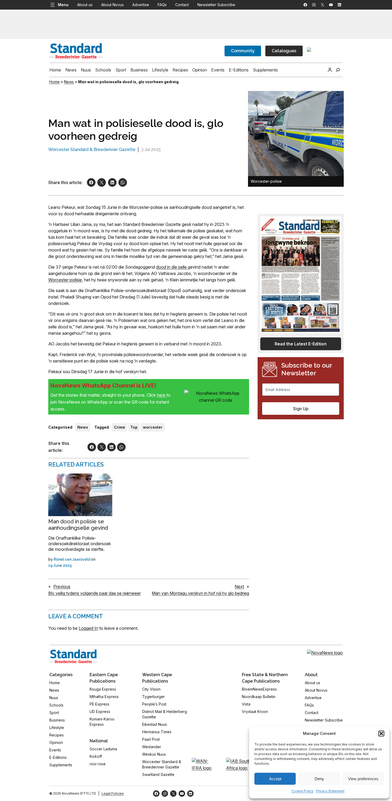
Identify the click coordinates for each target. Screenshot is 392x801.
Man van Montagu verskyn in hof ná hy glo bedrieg (200, 593)
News (69, 81)
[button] (381, 733)
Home (54, 81)
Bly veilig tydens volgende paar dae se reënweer (94, 593)
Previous (61, 586)
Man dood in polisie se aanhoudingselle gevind (78, 524)
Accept (275, 778)
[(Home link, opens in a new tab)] (73, 656)
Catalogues (284, 50)
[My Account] (330, 70)
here (161, 395)
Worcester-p (60, 279)
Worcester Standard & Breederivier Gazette (91, 149)
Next (239, 586)
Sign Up (301, 408)
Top (134, 427)
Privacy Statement (330, 791)
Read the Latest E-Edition (301, 343)
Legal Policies (113, 793)
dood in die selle (172, 267)
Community (243, 50)
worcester (152, 427)
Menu (63, 4)
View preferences (363, 778)
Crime (119, 427)
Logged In (88, 628)
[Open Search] (338, 70)
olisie (77, 279)
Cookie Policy (302, 791)
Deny (319, 778)
